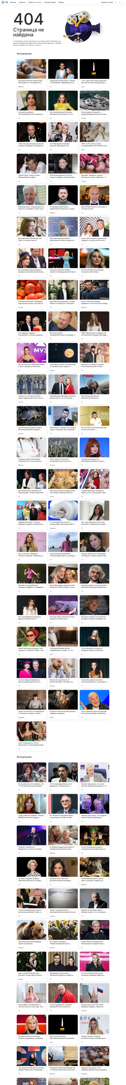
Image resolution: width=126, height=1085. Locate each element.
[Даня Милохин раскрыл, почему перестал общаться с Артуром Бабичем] (63, 294)
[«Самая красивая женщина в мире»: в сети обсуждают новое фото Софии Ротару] (94, 484)
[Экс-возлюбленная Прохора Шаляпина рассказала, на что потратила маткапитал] (63, 105)
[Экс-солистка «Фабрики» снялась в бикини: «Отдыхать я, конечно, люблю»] (31, 547)
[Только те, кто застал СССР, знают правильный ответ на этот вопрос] (31, 389)
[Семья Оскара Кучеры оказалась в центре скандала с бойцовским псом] (31, 137)
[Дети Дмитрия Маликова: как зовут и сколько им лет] (31, 231)
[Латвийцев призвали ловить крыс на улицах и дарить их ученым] (94, 1029)
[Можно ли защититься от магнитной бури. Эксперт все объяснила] (63, 673)
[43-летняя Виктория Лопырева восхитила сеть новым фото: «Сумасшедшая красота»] (94, 736)
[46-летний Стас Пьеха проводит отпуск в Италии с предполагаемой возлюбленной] (94, 421)
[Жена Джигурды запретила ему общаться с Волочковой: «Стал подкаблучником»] (63, 578)
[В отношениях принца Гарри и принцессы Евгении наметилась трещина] (31, 263)
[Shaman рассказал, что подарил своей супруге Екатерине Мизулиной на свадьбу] (94, 966)
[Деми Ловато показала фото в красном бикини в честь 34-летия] (63, 799)
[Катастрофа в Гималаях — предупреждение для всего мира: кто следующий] (94, 105)
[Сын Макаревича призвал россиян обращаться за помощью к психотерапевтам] (63, 137)
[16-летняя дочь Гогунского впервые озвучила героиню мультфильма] (94, 641)
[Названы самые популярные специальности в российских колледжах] (31, 452)
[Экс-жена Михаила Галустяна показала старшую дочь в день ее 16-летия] (94, 515)
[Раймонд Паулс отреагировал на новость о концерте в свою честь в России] (31, 200)
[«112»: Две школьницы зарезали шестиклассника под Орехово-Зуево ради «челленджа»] (94, 74)
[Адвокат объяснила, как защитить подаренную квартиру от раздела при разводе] (63, 894)
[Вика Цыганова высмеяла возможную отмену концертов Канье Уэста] (63, 231)
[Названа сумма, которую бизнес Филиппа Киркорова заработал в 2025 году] (94, 578)
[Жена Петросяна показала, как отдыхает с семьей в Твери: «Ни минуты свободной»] (31, 641)
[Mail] (3, 2)
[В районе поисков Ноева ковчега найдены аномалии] (63, 704)
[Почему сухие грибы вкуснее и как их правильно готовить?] (94, 768)
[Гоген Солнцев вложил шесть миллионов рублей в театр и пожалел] (31, 1061)
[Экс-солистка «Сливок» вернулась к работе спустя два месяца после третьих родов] (63, 862)
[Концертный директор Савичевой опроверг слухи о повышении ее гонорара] (94, 452)
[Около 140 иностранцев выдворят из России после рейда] (94, 294)
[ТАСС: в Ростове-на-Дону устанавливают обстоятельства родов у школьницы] (94, 137)
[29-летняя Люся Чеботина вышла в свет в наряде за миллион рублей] (31, 358)
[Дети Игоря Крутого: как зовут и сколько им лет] (94, 200)
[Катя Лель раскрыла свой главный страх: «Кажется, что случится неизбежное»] (31, 894)
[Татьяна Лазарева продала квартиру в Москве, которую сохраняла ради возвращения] (31, 1029)
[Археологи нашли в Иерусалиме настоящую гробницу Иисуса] (63, 484)
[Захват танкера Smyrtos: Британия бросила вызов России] (63, 1061)
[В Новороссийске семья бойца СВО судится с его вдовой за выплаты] (31, 74)
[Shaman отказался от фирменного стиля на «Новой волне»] (31, 998)
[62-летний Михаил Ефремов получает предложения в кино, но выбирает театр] (63, 831)
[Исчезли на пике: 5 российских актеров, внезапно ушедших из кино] (94, 610)
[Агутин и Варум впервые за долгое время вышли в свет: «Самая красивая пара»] (31, 673)
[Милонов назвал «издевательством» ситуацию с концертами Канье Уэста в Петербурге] (63, 326)
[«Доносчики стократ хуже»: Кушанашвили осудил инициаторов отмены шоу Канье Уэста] (31, 168)
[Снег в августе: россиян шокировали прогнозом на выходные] (63, 452)
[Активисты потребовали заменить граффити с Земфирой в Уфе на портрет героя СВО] (31, 578)
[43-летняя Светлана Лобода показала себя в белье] (94, 263)
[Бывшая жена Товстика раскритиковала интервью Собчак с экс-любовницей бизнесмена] (63, 1029)
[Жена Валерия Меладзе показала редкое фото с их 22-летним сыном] (63, 389)
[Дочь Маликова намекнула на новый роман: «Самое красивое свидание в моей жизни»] (31, 484)
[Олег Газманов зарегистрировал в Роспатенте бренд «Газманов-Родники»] (94, 704)
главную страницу (34, 45)
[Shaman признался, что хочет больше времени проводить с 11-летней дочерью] (94, 935)
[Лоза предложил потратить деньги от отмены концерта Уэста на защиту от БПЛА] (94, 799)
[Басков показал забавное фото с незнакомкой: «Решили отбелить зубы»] (63, 768)
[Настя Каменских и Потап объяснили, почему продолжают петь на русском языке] (31, 736)
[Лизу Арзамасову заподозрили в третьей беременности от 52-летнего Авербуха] (94, 862)
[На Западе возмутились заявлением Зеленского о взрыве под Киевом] (63, 200)
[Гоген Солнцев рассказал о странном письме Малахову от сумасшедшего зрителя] (94, 998)
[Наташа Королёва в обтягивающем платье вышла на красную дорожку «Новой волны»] (31, 105)
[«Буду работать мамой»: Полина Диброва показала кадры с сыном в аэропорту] (31, 966)
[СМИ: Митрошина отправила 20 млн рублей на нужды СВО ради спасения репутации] (94, 326)
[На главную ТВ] (6, 2)
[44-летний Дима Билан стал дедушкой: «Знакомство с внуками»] (63, 935)
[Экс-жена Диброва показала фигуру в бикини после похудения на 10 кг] (31, 610)
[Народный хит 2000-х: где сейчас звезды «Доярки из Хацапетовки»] (31, 799)
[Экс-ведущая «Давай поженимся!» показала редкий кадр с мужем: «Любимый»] (31, 326)
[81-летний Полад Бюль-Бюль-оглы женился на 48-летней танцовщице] (63, 966)
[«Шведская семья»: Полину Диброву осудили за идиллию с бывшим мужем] (31, 515)
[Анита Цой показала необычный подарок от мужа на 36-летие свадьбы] (94, 231)
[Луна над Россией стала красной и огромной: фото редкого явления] (63, 358)
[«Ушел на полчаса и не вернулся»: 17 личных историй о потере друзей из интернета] (31, 704)
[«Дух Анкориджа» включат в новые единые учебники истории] (31, 831)
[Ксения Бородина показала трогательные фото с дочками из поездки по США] (94, 673)
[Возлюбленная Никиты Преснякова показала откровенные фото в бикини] (94, 389)
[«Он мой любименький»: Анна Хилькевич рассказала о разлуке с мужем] (31, 768)
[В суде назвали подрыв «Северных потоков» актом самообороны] (63, 736)
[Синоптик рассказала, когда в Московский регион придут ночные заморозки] (31, 421)
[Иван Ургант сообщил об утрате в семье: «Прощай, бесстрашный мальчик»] (63, 421)
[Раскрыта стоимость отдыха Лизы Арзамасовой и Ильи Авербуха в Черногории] (94, 358)
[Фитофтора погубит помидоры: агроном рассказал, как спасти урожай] (31, 294)
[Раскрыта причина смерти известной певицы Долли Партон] (63, 263)
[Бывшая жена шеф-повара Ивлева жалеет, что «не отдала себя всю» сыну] (94, 1061)
